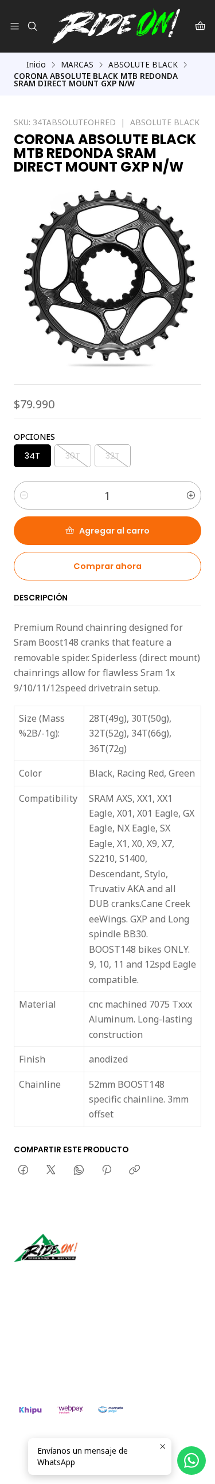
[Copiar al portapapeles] (134, 1170)
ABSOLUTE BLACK (143, 65)
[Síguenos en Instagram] (59, 1278)
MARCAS (77, 65)
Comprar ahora (107, 566)
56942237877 (51, 1353)
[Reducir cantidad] (24, 495)
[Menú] (14, 26)
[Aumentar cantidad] (191, 495)
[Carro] (200, 26)
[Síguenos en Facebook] (75, 1278)
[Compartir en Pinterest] (106, 1170)
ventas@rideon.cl (58, 1337)
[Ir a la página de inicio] (116, 26)
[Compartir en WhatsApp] (78, 1170)
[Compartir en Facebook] (23, 1170)
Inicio (36, 65)
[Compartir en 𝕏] (51, 1170)
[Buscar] (32, 26)
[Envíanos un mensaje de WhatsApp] (191, 1460)
